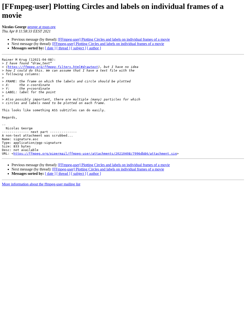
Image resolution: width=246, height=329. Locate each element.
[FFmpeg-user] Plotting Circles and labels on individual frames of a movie (114, 39)
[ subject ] (78, 48)
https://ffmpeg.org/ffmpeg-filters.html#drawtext (53, 67)
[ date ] (50, 48)
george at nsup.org (41, 27)
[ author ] (94, 48)
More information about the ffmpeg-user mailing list (41, 184)
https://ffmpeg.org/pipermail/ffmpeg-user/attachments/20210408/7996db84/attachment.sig (95, 153)
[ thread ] (63, 48)
